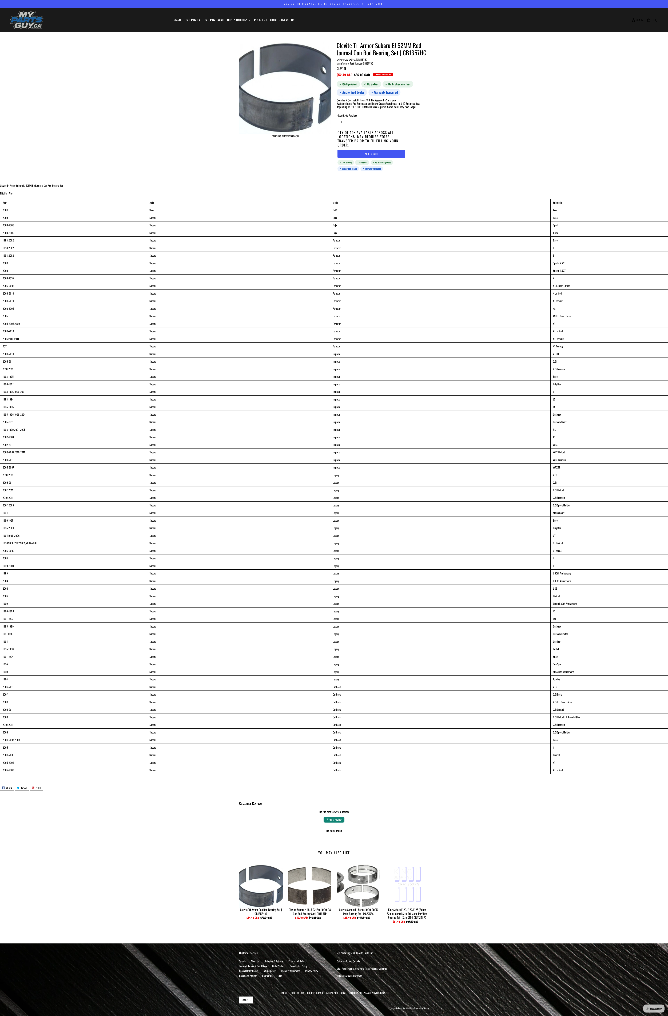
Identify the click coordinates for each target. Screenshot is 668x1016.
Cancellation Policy (298, 966)
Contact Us (267, 976)
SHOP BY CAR (297, 993)
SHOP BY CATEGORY (335, 993)
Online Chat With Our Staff (349, 976)
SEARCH (283, 993)
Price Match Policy (296, 961)
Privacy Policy (311, 971)
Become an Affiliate (248, 976)
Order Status (278, 966)
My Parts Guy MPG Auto (404, 1008)
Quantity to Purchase (347, 115)
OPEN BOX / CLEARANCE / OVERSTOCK (367, 993)
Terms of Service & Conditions (253, 966)
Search (242, 961)
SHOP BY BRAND (315, 993)
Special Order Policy (248, 971)
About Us (255, 961)
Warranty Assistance (290, 971)
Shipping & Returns (274, 961)
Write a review (334, 819)
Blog (280, 976)
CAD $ (245, 1000)
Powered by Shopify (421, 1008)
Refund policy (269, 971)
